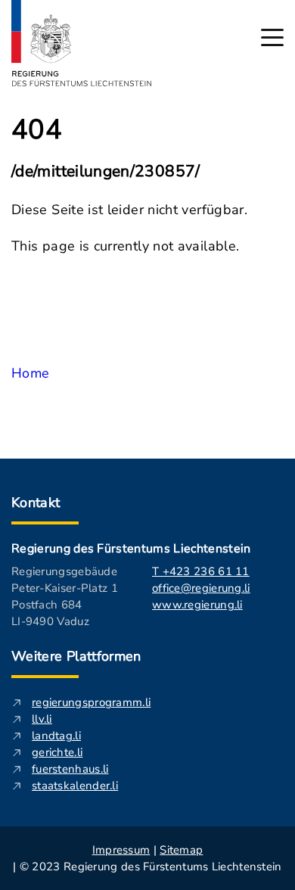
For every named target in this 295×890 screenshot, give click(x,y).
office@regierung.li (201, 588)
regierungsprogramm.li (91, 702)
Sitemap (181, 849)
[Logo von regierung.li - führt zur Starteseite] (81, 43)
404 (36, 130)
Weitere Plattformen (76, 656)
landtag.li (56, 735)
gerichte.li (57, 752)
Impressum (121, 849)
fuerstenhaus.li (70, 768)
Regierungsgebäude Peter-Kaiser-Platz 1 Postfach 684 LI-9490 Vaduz (64, 596)
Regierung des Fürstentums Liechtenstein (130, 548)
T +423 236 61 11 (201, 571)
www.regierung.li (197, 604)
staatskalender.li (75, 785)
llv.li (42, 719)
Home (30, 373)
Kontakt (36, 502)
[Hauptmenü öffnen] (272, 37)
